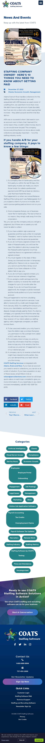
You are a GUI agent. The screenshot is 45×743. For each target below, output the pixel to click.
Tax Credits (19, 517)
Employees (15, 468)
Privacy (22, 716)
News (29, 500)
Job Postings (30, 487)
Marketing (17, 500)
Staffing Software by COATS (22, 551)
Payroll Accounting (16, 513)
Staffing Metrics (32, 544)
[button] (41, 3)
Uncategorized (22, 570)
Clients (11, 92)
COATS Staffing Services (13, 363)
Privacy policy (5, 740)
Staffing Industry (13, 544)
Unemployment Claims (24, 523)
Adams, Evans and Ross (13, 366)
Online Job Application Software (22, 506)
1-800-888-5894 (22, 663)
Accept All (39, 740)
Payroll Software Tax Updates (22, 531)
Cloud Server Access (15, 455)
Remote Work (29, 538)
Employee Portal (24, 473)
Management (35, 92)
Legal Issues (14, 493)
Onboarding (23, 478)
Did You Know (12, 462)
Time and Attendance (22, 564)
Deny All (21, 740)
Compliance (34, 455)
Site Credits (22, 719)
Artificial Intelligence (16, 449)
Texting (21, 556)
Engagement (14, 487)
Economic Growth (22, 92)
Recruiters (14, 538)
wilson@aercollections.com (15, 377)
